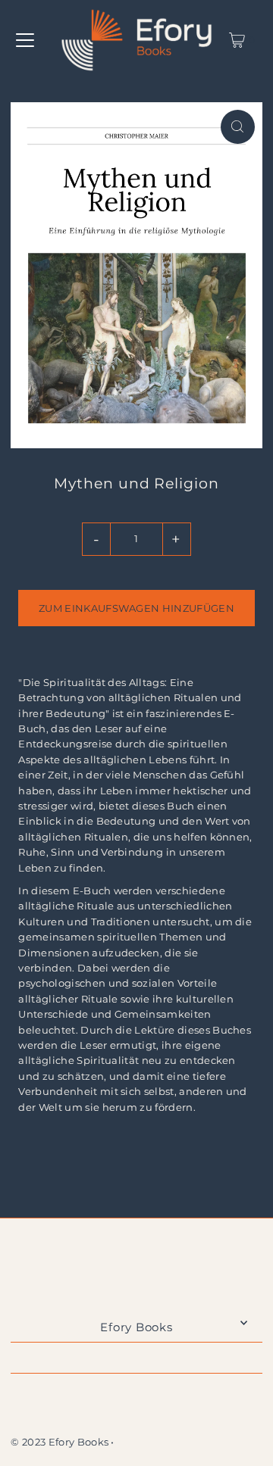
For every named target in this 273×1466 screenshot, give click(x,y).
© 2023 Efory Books (59, 1442)
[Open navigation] (25, 40)
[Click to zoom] (238, 127)
